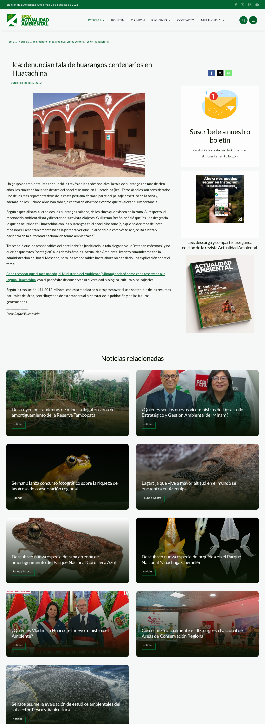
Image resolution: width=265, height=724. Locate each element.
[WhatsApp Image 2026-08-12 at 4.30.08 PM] (220, 257)
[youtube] (257, 4)
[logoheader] (27, 15)
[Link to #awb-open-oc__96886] (243, 20)
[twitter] (242, 4)
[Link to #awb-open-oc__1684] (253, 20)
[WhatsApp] (228, 73)
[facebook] (235, 4)
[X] (220, 73)
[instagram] (249, 4)
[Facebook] (211, 73)
